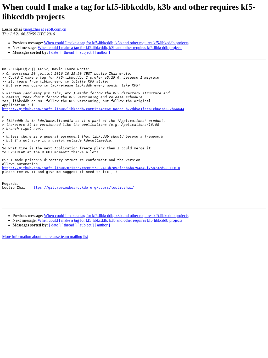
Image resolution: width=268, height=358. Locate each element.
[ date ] (54, 52)
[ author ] (102, 52)
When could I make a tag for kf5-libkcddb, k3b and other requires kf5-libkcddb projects (116, 43)
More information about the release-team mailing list (45, 236)
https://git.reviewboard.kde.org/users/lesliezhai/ (82, 187)
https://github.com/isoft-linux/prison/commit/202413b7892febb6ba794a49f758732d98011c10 (91, 168)
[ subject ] (85, 52)
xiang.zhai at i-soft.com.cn (44, 29)
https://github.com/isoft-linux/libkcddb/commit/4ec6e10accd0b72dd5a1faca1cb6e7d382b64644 (93, 109)
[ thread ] (69, 52)
